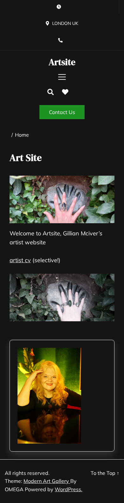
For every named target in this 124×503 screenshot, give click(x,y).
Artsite (62, 62)
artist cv (20, 260)
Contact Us (62, 112)
